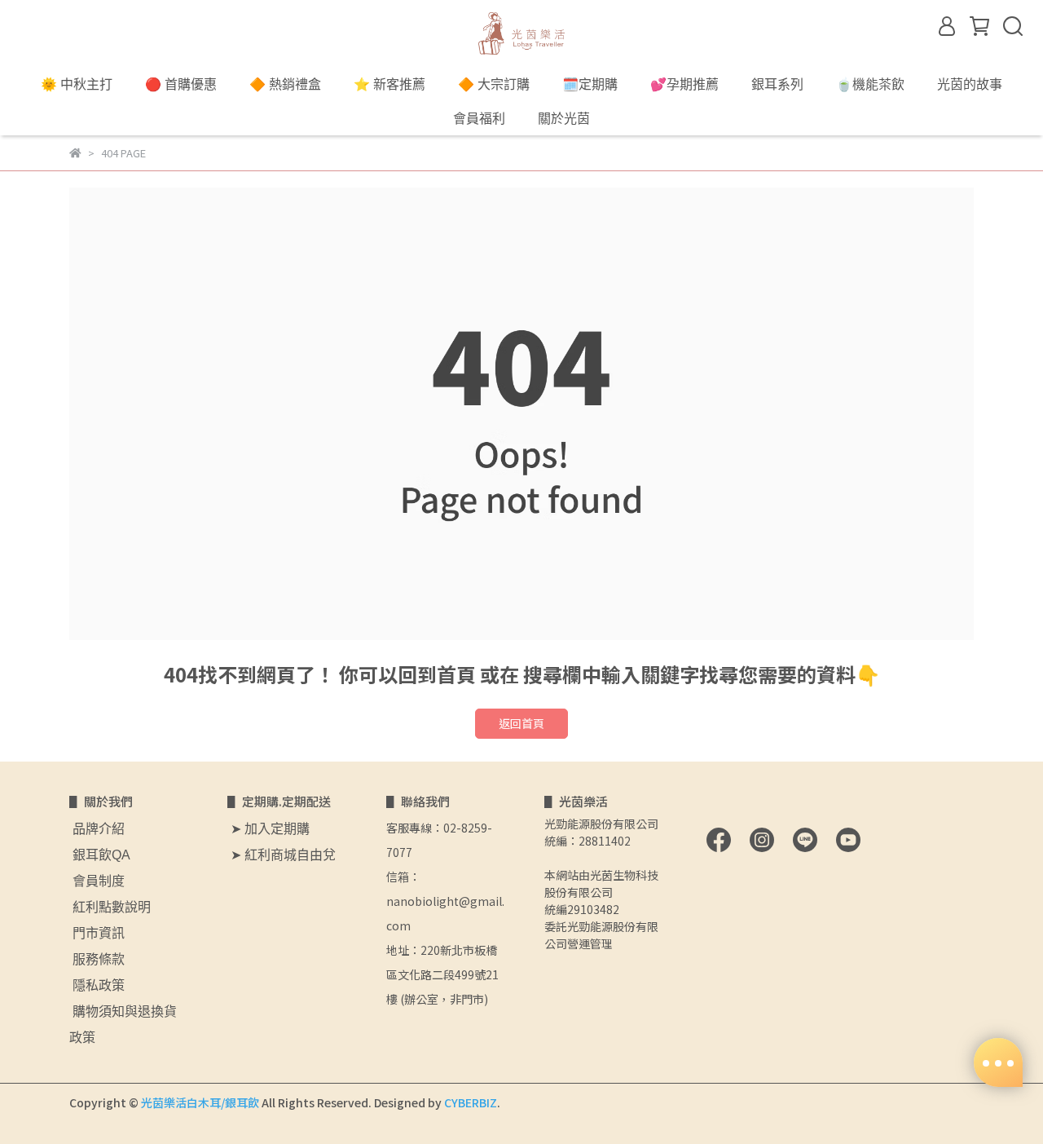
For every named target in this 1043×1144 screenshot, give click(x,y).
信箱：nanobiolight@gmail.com (445, 901)
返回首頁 (521, 723)
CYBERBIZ (470, 1102)
